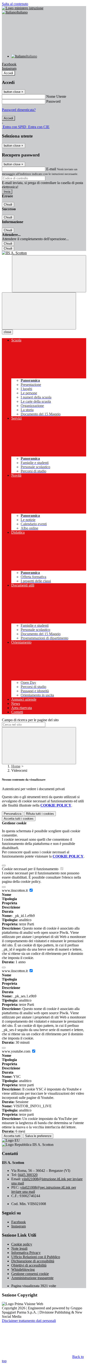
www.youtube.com (16, 1051)
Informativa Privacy (26, 1253)
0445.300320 (28, 1175)
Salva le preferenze (38, 1136)
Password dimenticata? (19, 110)
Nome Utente (56, 96)
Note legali (19, 1248)
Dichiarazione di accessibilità (32, 1261)
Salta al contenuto (15, 4)
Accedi (8, 73)
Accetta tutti (19, 818)
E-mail (51, 169)
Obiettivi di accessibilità (28, 1265)
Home (15, 766)
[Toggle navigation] (39, 310)
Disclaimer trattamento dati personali (29, 1321)
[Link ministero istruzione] (22, 8)
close (7, 332)
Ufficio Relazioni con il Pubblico (35, 1257)
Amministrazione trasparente (32, 1278)
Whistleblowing (23, 1269)
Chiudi (8, 204)
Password (53, 101)
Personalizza (12, 813)
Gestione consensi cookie (30, 1274)
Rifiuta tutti (40, 813)
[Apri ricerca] (49, 273)
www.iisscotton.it (15, 890)
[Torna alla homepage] (44, 253)
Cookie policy (21, 1244)
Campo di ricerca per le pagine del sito (30, 720)
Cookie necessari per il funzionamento (30, 869)
